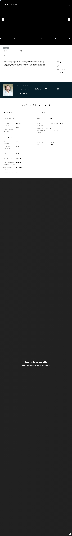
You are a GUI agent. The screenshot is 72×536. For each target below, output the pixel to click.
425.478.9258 (38, 89)
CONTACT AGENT (23, 93)
